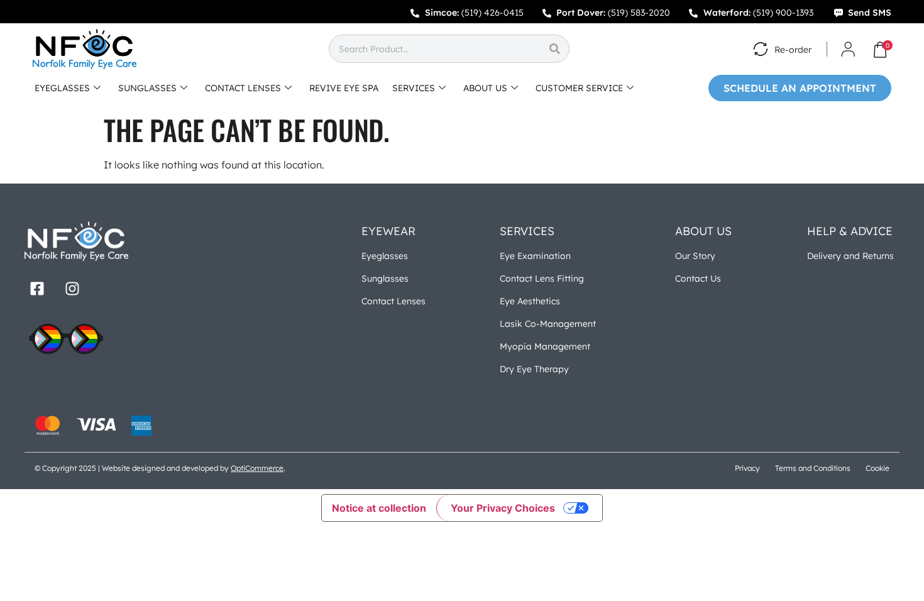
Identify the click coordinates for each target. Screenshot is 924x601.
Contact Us (698, 278)
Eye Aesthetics (530, 301)
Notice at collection (379, 508)
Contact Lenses (393, 301)
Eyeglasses (384, 256)
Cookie (877, 468)
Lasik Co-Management (548, 323)
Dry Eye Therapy (534, 369)
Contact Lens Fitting (542, 278)
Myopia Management (545, 346)
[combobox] (434, 48)
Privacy (747, 468)
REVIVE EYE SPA (343, 88)
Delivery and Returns (850, 256)
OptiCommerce (257, 468)
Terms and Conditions (812, 468)
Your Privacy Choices (503, 508)
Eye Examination (535, 256)
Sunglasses (385, 278)
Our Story (695, 256)
